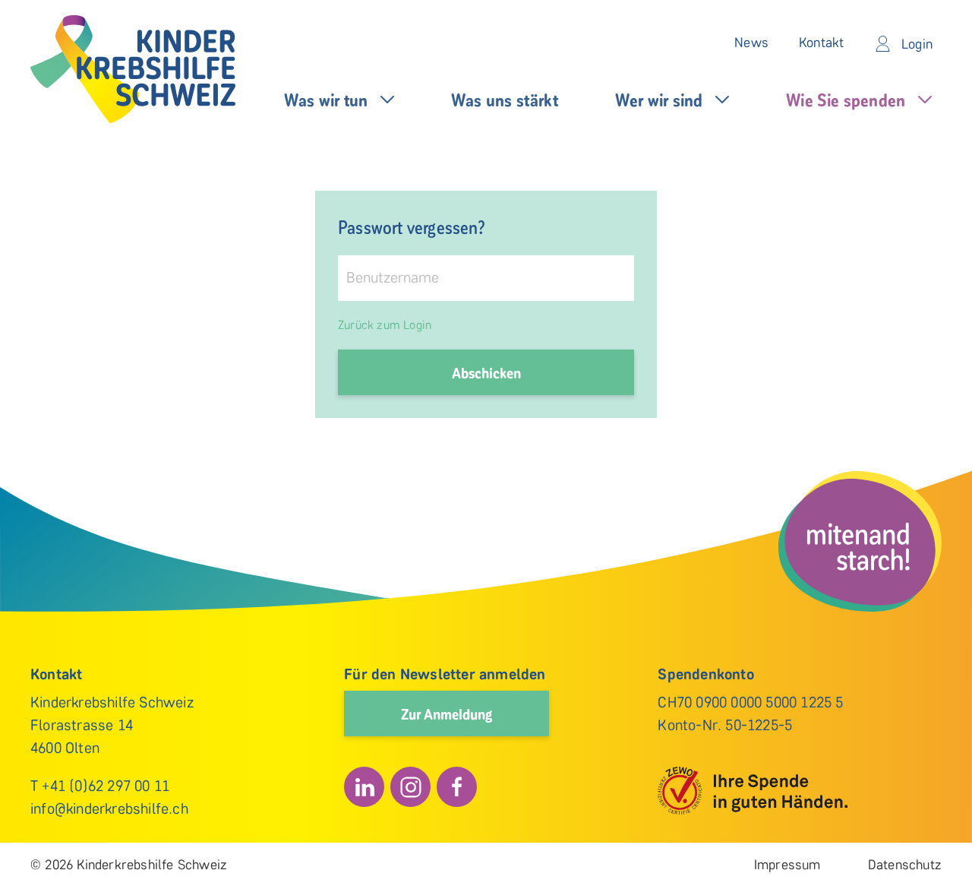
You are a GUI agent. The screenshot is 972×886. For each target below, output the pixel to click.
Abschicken (486, 372)
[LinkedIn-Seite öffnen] (364, 787)
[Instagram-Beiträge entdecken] (410, 787)
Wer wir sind (658, 99)
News (751, 42)
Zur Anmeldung (446, 713)
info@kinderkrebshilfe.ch (109, 808)
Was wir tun (326, 99)
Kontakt (821, 42)
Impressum (787, 864)
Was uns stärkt (505, 99)
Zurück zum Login (384, 325)
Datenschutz (905, 864)
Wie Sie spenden (845, 99)
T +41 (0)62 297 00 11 (99, 786)
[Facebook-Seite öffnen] (457, 787)
